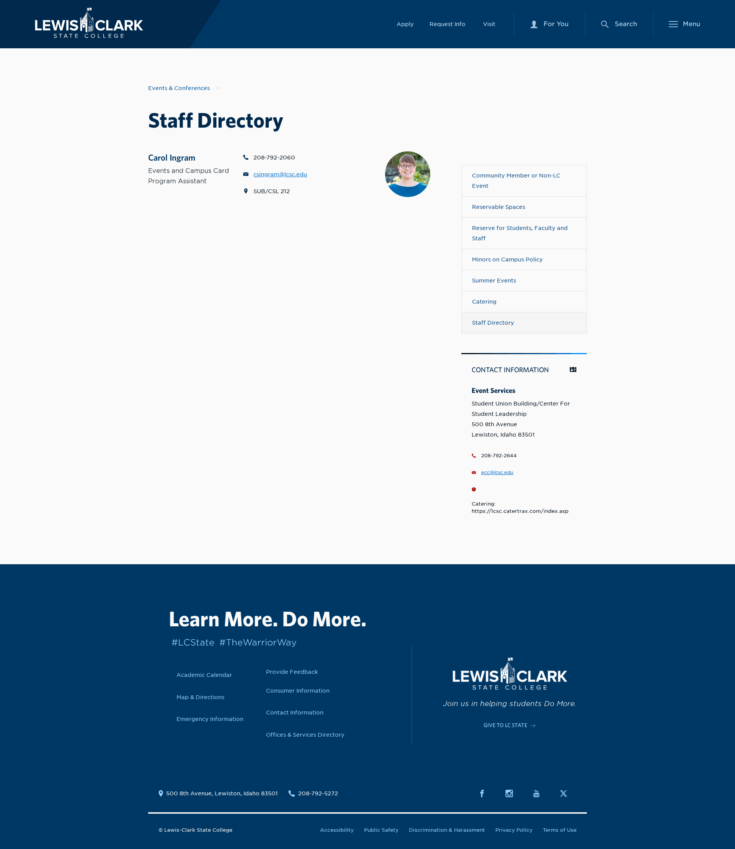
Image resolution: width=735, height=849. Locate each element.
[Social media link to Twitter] (568, 793)
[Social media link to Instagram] (513, 793)
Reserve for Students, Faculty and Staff (520, 233)
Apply (405, 24)
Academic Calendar (204, 675)
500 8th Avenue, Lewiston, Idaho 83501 (222, 793)
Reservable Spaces (498, 207)
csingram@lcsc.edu (280, 174)
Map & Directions (200, 697)
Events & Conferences (179, 88)
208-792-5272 (318, 793)
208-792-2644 (499, 455)
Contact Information (294, 712)
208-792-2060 (274, 157)
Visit (489, 24)
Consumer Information (298, 690)
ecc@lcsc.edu (497, 472)
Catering (484, 301)
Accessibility (337, 830)
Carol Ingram (171, 157)
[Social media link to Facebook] (486, 793)
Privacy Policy (513, 830)
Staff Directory (493, 322)
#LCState (193, 642)
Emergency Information (209, 719)
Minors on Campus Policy (507, 259)
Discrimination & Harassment (447, 830)
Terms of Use (560, 830)
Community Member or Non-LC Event (516, 180)
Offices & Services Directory (305, 734)
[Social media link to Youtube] (540, 793)
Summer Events (494, 280)
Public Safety (381, 830)
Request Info (448, 24)
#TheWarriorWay (258, 642)
